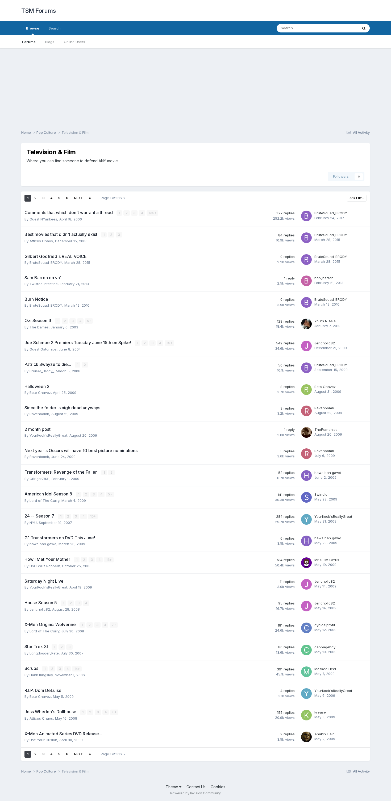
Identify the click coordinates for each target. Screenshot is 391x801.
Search (55, 28)
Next (78, 198)
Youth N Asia (325, 321)
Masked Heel (325, 669)
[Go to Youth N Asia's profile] (306, 324)
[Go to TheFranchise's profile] (306, 432)
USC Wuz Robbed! (45, 566)
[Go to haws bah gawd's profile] (306, 475)
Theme (172, 787)
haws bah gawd (327, 472)
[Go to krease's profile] (306, 715)
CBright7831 (39, 479)
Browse (32, 28)
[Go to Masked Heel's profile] (306, 671)
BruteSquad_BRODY (330, 213)
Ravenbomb (39, 414)
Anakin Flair (324, 734)
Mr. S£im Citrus (326, 560)
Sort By (356, 198)
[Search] (364, 28)
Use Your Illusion (43, 740)
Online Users (74, 42)
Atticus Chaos (41, 241)
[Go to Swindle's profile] (306, 497)
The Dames (39, 327)
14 (76, 669)
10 (92, 516)
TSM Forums (38, 10)
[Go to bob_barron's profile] (306, 281)
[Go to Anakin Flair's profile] (306, 737)
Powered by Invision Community (195, 793)
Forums (29, 42)
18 (108, 560)
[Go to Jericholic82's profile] (306, 346)
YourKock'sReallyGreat (48, 435)
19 (169, 343)
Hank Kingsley (41, 675)
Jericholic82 (324, 343)
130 (152, 213)
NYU (33, 522)
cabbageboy (324, 647)
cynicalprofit (324, 625)
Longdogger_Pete (44, 653)
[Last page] (90, 198)
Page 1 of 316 (112, 198)
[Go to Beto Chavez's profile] (306, 389)
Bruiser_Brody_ (42, 371)
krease (320, 712)
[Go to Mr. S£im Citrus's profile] (306, 562)
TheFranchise (326, 429)
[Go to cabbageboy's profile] (306, 650)
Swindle (320, 494)
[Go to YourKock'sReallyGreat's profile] (306, 519)
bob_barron (324, 278)
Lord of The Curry (44, 500)
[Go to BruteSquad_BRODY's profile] (306, 216)
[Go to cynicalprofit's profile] (306, 628)
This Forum (342, 28)
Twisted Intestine (44, 284)
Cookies (218, 787)
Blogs (49, 42)
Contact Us (196, 787)
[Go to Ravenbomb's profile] (306, 411)
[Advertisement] (195, 85)
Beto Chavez (40, 392)
